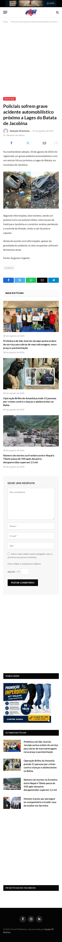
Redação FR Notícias (20, 131)
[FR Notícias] (31, 12)
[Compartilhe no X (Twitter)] (28, 143)
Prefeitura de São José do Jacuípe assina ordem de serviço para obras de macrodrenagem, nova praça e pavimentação (29, 344)
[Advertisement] (31, 59)
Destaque (9, 99)
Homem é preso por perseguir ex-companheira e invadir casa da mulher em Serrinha (40, 802)
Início (5, 21)
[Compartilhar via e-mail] (44, 143)
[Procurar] (57, 12)
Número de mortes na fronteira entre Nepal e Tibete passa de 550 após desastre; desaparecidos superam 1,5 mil (28, 459)
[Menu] (5, 12)
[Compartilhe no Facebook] (11, 143)
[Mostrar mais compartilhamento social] (56, 143)
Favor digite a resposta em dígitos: (24, 563)
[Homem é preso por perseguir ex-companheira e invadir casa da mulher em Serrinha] (12, 803)
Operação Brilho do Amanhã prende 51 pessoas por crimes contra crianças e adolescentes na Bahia (29, 402)
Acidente (9, 268)
